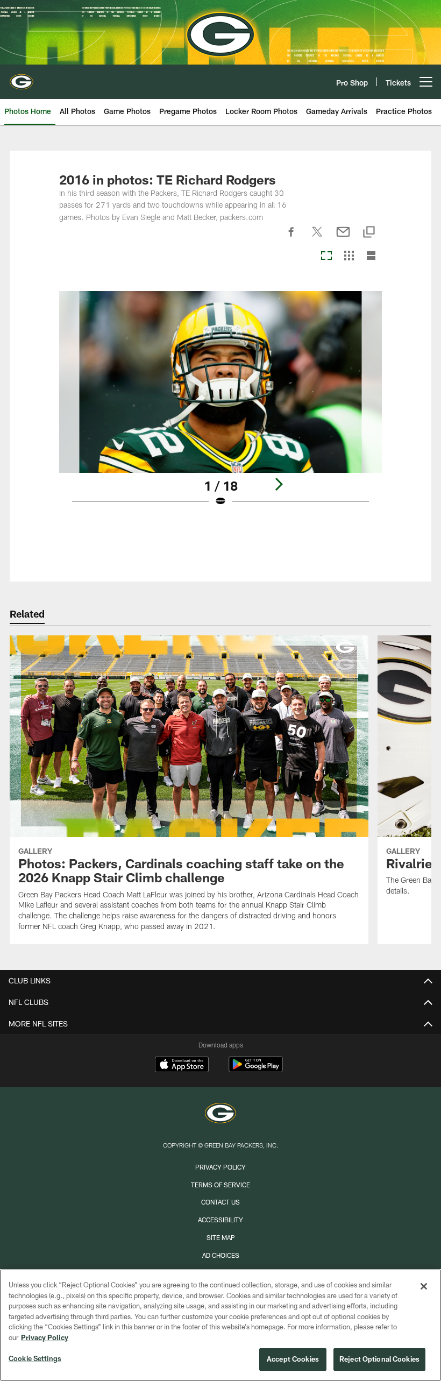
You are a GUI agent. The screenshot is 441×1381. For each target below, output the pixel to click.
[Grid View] (348, 256)
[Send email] (343, 238)
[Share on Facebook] (291, 238)
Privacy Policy (220, 1167)
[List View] (371, 256)
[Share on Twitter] (317, 238)
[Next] (278, 484)
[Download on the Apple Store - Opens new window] (182, 1066)
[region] (220, 1325)
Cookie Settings (35, 1358)
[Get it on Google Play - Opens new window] (256, 1070)
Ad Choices (220, 1255)
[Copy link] (369, 232)
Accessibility (220, 1219)
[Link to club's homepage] (21, 77)
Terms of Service (220, 1184)
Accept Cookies (293, 1359)
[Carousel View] (326, 256)
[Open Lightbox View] (220, 405)
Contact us (220, 1202)
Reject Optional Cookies (379, 1359)
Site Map (221, 1237)
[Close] (424, 1286)
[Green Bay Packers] (220, 1114)
